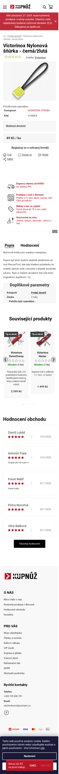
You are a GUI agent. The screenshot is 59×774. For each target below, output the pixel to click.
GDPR (7, 668)
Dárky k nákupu (12, 643)
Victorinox (40, 57)
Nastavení (29, 756)
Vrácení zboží (11, 658)
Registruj (17, 147)
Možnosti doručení (16, 125)
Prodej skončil (38, 292)
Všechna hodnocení (29, 543)
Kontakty (8, 614)
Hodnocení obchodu (14, 609)
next (54, 360)
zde (42, 748)
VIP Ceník (9, 648)
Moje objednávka (13, 633)
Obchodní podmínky (14, 673)
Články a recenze (13, 638)
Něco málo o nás (13, 599)
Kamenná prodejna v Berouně (19, 604)
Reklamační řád (12, 663)
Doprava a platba (12, 653)
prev (5, 360)
